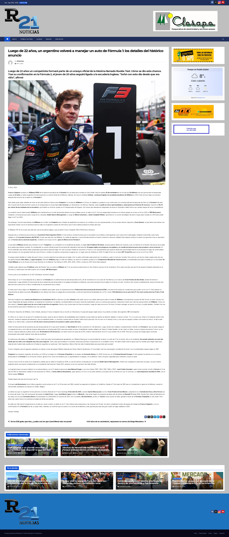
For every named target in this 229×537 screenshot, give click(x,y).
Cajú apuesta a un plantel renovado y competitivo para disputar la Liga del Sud (29, 448)
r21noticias (24, 453)
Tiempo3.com (201, 97)
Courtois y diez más (127, 450)
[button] (223, 39)
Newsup (30, 533)
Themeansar (38, 533)
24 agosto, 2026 (15, 486)
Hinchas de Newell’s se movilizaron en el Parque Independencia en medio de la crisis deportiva (85, 449)
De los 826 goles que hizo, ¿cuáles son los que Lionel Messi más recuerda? (41, 422)
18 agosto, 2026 (179, 486)
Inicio (14, 39)
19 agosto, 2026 (124, 486)
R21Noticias (20, 61)
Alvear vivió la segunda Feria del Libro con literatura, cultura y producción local (84, 482)
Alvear (39, 39)
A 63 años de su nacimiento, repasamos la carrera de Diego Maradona (115, 422)
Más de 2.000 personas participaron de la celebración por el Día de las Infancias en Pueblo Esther (29, 483)
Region (48, 39)
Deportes (59, 39)
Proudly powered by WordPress (13, 533)
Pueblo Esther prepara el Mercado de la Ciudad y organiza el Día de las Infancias (194, 482)
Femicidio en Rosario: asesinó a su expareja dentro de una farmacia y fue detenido (140, 482)
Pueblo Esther (27, 39)
